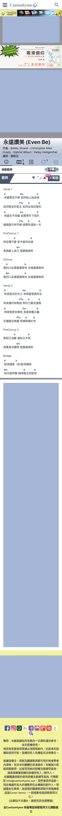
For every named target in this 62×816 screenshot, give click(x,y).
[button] (20, 65)
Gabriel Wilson (22, 152)
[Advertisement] (31, 29)
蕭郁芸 (15, 156)
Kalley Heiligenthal (45, 152)
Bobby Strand (19, 148)
